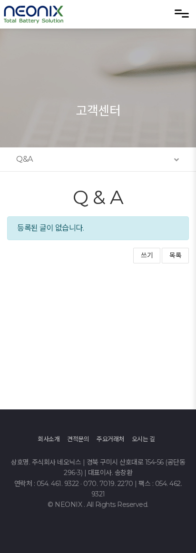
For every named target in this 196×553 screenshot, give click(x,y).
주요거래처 (110, 439)
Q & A (98, 197)
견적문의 (78, 439)
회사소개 (48, 439)
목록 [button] (175, 255)
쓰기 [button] (147, 255)
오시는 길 (143, 439)
